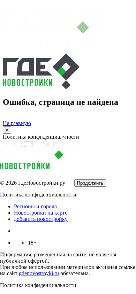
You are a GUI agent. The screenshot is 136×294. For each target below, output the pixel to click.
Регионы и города (35, 206)
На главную (17, 123)
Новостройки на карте (40, 213)
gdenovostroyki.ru (39, 273)
